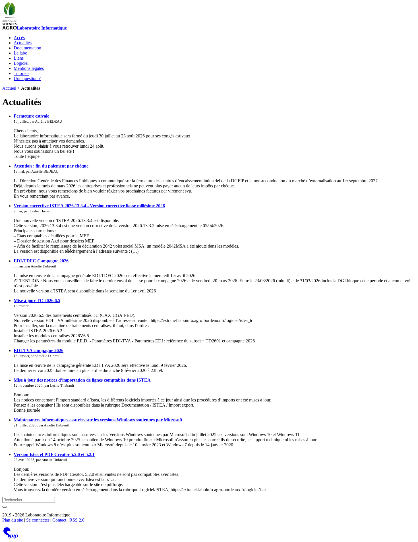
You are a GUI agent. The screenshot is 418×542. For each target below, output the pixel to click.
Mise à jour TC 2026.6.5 (37, 300)
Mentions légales (29, 68)
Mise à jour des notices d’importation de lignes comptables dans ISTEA (82, 380)
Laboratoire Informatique (42, 28)
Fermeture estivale (31, 116)
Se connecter (37, 520)
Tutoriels (21, 73)
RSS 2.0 (76, 520)
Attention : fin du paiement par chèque (51, 166)
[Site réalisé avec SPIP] (10, 537)
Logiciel (21, 63)
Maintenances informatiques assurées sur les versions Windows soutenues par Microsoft (98, 419)
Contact (59, 520)
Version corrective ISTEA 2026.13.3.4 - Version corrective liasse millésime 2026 (89, 205)
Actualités (23, 42)
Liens (19, 58)
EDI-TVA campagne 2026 (38, 350)
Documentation (27, 47)
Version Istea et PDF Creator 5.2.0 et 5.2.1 (54, 454)
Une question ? (27, 78)
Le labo (20, 53)
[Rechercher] (4, 507)
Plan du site (12, 520)
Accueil (9, 88)
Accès (19, 37)
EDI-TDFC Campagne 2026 (41, 260)
